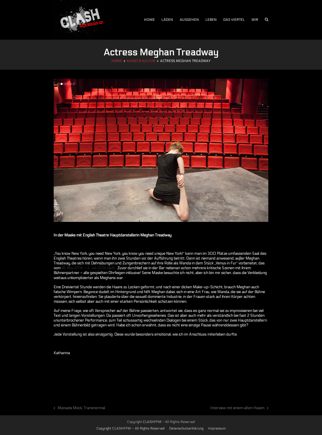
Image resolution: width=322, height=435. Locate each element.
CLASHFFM (152, 422)
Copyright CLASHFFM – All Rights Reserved (130, 428)
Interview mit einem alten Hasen (237, 408)
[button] (267, 19)
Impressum (217, 428)
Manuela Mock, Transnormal (79, 408)
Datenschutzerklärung (186, 428)
